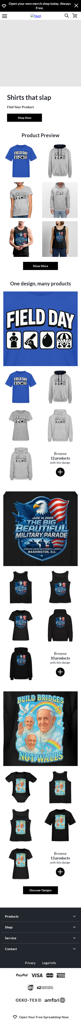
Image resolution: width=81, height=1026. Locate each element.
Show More (40, 266)
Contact (11, 949)
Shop (8, 927)
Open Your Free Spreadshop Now (44, 1017)
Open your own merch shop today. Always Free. (40, 5)
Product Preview (40, 135)
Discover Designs (40, 890)
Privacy (30, 963)
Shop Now (24, 117)
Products (11, 916)
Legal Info (49, 963)
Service (10, 938)
